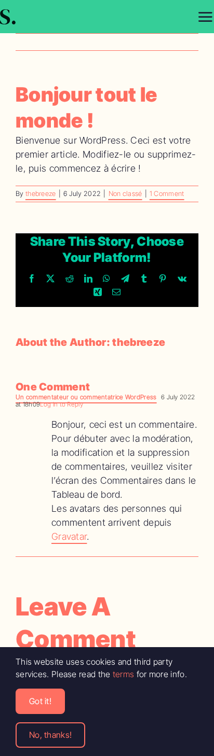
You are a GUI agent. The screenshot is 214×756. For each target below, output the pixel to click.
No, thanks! (50, 735)
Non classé (125, 193)
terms (124, 674)
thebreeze (40, 193)
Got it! (40, 701)
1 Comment (167, 193)
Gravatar (69, 536)
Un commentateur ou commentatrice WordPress (86, 397)
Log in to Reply (61, 404)
